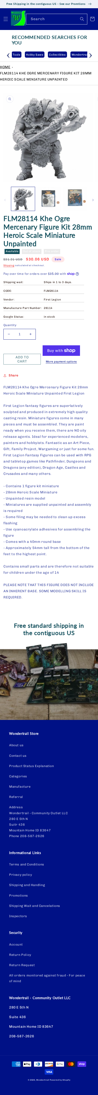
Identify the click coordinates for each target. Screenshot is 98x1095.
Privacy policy (20, 875)
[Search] (82, 19)
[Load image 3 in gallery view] (75, 199)
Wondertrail (42, 1080)
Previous (8, 54)
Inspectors (18, 916)
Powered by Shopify (60, 1080)
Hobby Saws (21, 54)
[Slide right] (93, 200)
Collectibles (44, 54)
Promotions (18, 896)
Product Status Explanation (31, 766)
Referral (16, 797)
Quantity (9, 325)
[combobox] (56, 19)
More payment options (61, 361)
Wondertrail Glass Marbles (77, 54)
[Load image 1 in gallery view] (23, 199)
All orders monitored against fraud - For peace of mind (47, 978)
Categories (18, 776)
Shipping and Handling (27, 885)
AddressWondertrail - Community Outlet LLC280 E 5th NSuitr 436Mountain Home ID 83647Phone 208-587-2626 (38, 821)
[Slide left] (5, 200)
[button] (6, 19)
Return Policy (20, 955)
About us (16, 745)
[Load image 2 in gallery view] (49, 199)
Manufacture (20, 787)
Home (5, 67)
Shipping (8, 265)
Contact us (18, 756)
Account (16, 944)
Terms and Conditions (26, 864)
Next (90, 54)
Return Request (22, 965)
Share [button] (13, 375)
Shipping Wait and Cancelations (34, 906)
